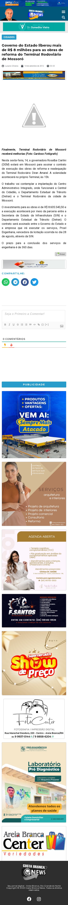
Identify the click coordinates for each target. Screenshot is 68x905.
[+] (47, 324)
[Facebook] (29, 899)
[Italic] (9, 324)
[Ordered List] (22, 324)
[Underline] (13, 324)
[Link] (38, 324)
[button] (63, 11)
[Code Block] (34, 324)
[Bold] (5, 324)
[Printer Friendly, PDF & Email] (60, 254)
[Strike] (18, 324)
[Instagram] (39, 899)
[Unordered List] (26, 324)
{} (42, 324)
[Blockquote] (30, 324)
